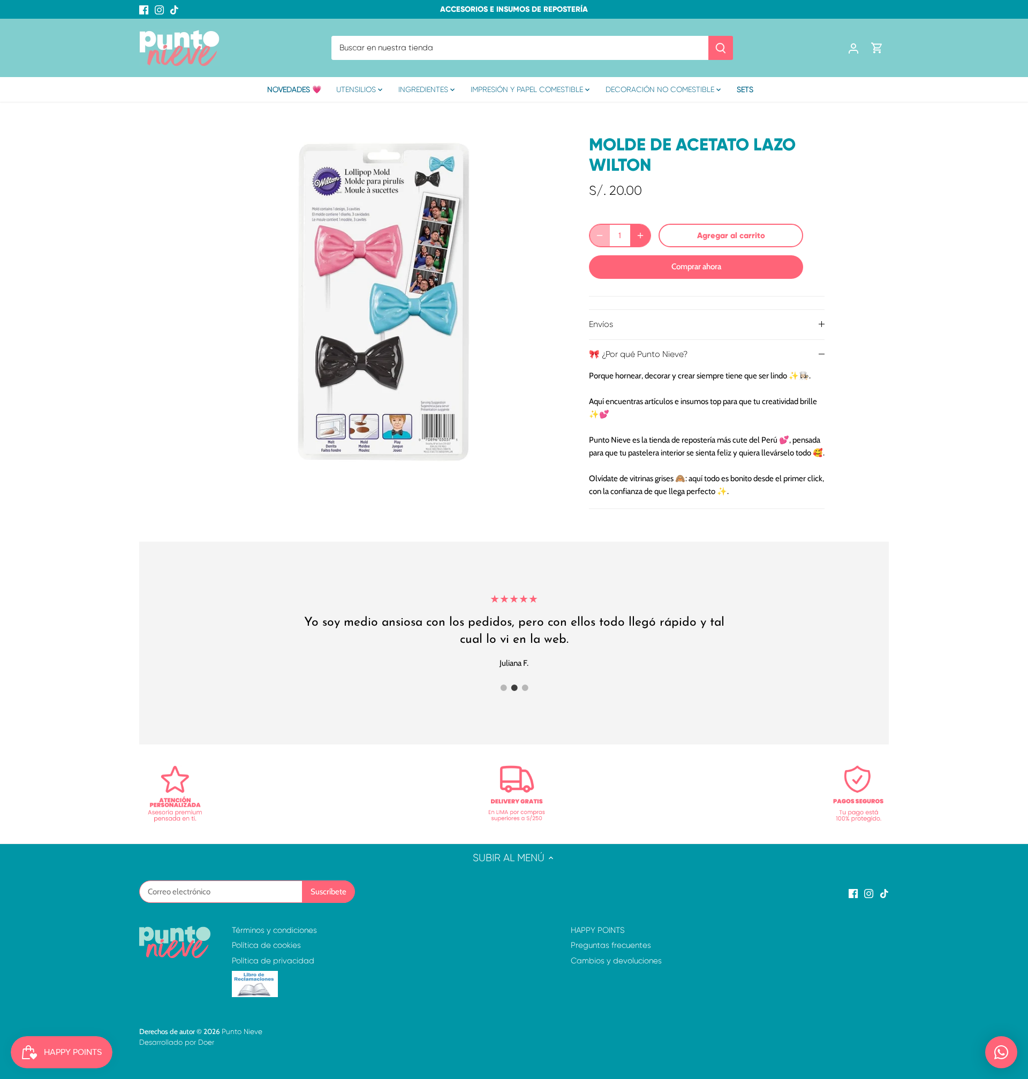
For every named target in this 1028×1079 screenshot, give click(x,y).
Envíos (601, 324)
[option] (383, 302)
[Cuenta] (853, 48)
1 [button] (503, 687)
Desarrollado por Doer (176, 1042)
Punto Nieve (242, 1032)
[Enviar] (720, 48)
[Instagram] (159, 9)
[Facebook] (143, 9)
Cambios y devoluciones (616, 961)
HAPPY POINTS (598, 930)
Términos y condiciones (274, 930)
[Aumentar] (640, 235)
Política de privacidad (273, 961)
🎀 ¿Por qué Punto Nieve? (638, 354)
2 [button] (514, 687)
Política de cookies (266, 945)
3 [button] (524, 687)
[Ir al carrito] (877, 48)
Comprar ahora (696, 266)
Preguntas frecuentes (611, 945)
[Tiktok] (174, 9)
